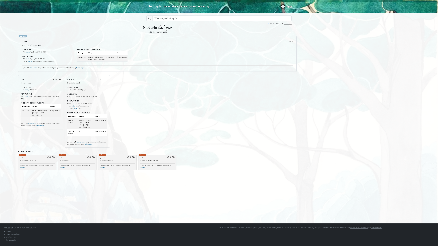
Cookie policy (11, 237)
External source (33, 68)
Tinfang (26, 90)
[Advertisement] (86, 188)
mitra (73, 106)
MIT (73, 103)
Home (167, 6)
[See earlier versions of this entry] (289, 42)
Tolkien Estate (376, 227)
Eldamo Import (80, 68)
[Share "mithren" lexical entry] (100, 80)
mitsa (73, 97)
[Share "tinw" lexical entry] (286, 42)
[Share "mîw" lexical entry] (168, 157)
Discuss (202, 6)
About (175, 6)
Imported (22, 167)
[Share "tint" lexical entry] (54, 80)
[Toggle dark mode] (209, 6)
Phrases (184, 6)
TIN (30, 61)
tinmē (28, 59)
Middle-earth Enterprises (359, 227)
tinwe (28, 52)
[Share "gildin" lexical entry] (128, 157)
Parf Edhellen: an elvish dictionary (153, 6)
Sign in (9, 231)
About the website (13, 234)
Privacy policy (11, 240)
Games (192, 6)
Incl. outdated (274, 23)
